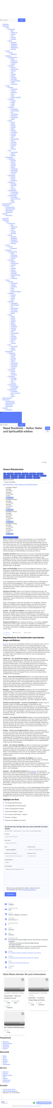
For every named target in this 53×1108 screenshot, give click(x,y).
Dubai (13, 154)
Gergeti (13, 70)
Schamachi (14, 62)
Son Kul (13, 188)
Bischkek (13, 183)
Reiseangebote (7, 203)
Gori (12, 72)
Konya (13, 140)
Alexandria (14, 89)
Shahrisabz (14, 170)
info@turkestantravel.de (10, 1091)
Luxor (12, 95)
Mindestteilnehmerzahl (13, 923)
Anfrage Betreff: (9, 859)
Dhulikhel (14, 45)
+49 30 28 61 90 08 (9, 1089)
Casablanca (14, 109)
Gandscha (14, 60)
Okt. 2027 (21, 477)
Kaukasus (8, 55)
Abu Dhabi (14, 152)
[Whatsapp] (34, 1102)
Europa (8, 50)
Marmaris (14, 144)
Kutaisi (13, 75)
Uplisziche (14, 84)
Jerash (13, 104)
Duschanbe (14, 193)
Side (12, 147)
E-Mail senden (10, 894)
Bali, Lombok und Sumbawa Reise (14, 1027)
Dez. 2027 (36, 477)
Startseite (6, 24)
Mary (12, 200)
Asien (7, 27)
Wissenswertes (7, 1075)
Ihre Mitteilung (9, 866)
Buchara (13, 160)
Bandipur (13, 42)
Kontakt (5, 213)
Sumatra (13, 39)
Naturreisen (9, 212)
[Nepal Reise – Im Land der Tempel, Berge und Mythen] (38, 984)
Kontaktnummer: (31, 846)
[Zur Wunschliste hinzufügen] (22, 979)
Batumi (13, 67)
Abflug (9, 933)
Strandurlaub (15, 993)
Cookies (5, 1078)
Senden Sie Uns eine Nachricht (34, 1106)
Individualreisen (10, 208)
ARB (4, 1076)
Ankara (13, 125)
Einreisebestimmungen (13, 938)
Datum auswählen (8, 479)
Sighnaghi (14, 79)
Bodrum (13, 130)
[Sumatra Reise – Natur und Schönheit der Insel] (14, 984)
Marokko (11, 107)
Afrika (4, 1056)
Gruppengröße (11, 918)
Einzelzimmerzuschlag (12, 908)
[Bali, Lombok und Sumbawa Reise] (14, 1018)
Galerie (44, 462)
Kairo (12, 94)
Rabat (13, 119)
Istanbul (13, 135)
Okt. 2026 (17, 473)
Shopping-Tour (30, 957)
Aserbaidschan (12, 57)
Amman (13, 100)
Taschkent (14, 172)
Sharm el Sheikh (16, 97)
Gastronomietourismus (14, 957)
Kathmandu (14, 47)
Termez (13, 173)
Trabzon (13, 149)
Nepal (10, 40)
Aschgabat (14, 197)
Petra (12, 105)
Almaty (13, 177)
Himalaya (33, 771)
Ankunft (10, 928)
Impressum (9, 215)
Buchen (10, 497)
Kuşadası (13, 142)
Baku (12, 59)
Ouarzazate (14, 117)
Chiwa (13, 162)
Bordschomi (14, 69)
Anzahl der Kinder (31, 853)
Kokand (13, 165)
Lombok (13, 37)
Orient (7, 85)
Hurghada (14, 92)
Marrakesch (14, 114)
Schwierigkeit (11, 966)
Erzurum (13, 134)
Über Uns (6, 1071)
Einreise (5, 1073)
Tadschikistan (12, 190)
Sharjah (13, 155)
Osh (12, 187)
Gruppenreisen (10, 207)
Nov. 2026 (25, 473)
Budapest (14, 54)
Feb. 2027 (7, 475)
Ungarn (10, 52)
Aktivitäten (10, 956)
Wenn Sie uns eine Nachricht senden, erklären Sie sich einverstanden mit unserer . (23, 888)
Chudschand (14, 192)
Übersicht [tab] (7, 632)
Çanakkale (14, 132)
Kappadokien (15, 139)
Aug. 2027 (7, 477)
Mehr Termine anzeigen (11, 537)
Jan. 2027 (40, 473)
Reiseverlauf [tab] (18, 632)
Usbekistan (11, 159)
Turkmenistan (12, 195)
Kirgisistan (11, 182)
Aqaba (13, 102)
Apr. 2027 (22, 475)
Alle (5, 473)
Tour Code (10, 903)
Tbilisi (13, 82)
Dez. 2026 (32, 473)
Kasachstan (11, 175)
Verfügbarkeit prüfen (45, 1102)
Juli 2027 (43, 475)
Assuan (13, 90)
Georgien (11, 65)
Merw (13, 202)
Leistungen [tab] (28, 632)
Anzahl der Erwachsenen (11, 853)
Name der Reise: (9, 831)
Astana (13, 178)
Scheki (13, 64)
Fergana (13, 164)
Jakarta (13, 34)
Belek (12, 129)
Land (6, 846)
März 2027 (14, 475)
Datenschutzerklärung (29, 889)
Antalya (13, 127)
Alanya (13, 124)
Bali (12, 31)
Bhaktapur (14, 44)
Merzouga (14, 115)
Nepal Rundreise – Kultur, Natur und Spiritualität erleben (20, 484)
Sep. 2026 (10, 473)
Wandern (36, 957)
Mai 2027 (29, 475)
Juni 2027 (36, 475)
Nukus (13, 167)
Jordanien (11, 99)
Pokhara (13, 49)
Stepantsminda (15, 80)
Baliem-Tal (14, 32)
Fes (12, 112)
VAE (9, 150)
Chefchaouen (15, 110)
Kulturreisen (9, 210)
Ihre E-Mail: (8, 840)
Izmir (12, 137)
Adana (13, 122)
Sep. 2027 (14, 477)
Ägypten (10, 87)
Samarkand (14, 168)
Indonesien (11, 29)
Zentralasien (9, 157)
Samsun (13, 145)
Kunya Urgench (15, 198)
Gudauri (13, 74)
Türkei (10, 120)
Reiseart (10, 961)
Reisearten (6, 205)
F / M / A (10, 913)
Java (12, 36)
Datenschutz (6, 1080)
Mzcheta (13, 77)
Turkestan (14, 180)
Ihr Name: (7, 834)
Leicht (9, 967)
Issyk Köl (13, 185)
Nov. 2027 (29, 477)
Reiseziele (6, 26)
